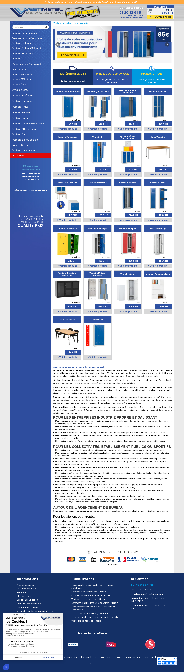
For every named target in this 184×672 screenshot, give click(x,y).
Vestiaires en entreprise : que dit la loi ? (89, 599)
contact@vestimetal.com (131, 17)
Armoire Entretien (21, 84)
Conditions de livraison (27, 607)
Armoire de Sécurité (22, 95)
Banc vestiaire (106, 657)
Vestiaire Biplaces (21, 43)
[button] (57, 44)
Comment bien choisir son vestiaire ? (88, 591)
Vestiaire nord (148, 657)
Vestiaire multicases (72, 657)
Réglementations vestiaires (30, 190)
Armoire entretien (132, 657)
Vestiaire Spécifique (22, 101)
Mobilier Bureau (20, 145)
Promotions (18, 155)
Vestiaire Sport (19, 134)
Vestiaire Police (20, 107)
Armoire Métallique (22, 79)
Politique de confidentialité (29, 603)
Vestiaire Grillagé (21, 118)
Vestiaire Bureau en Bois (25, 140)
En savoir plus (112, 565)
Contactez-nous (131, 7)
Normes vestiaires (25, 585)
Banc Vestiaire (19, 69)
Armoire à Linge (20, 90)
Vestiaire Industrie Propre (25, 33)
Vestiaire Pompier (21, 112)
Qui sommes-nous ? (26, 588)
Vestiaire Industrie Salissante (27, 38)
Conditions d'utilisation (27, 599)
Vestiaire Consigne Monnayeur (28, 123)
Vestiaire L (17, 58)
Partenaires (22, 592)
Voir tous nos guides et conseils (86, 620)
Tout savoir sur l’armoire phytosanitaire (89, 613)
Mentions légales (25, 596)
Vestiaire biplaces (90, 657)
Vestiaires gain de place (24, 150)
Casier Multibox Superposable (27, 64)
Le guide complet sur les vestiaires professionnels (94, 617)
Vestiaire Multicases (22, 53)
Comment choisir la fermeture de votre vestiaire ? (94, 602)
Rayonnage (92, 663)
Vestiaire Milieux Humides (25, 129)
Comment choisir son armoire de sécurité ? (91, 595)
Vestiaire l (118, 657)
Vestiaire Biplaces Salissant (26, 48)
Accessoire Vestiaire (22, 74)
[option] (112, 44)
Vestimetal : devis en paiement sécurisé (35, 611)
